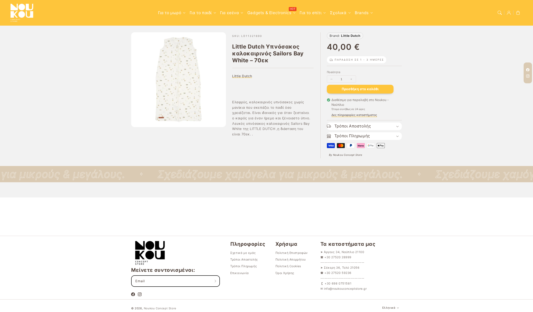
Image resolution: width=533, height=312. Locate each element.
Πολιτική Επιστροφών (291, 253)
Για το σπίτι (310, 12)
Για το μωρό (169, 12)
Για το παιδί (201, 12)
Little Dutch (242, 76)
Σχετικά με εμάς (243, 253)
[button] (499, 12)
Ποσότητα (333, 72)
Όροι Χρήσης (285, 273)
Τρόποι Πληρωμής (243, 266)
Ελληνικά (388, 307)
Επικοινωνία (239, 273)
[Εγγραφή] (215, 281)
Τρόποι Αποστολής (244, 259)
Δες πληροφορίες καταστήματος (354, 115)
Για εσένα (229, 12)
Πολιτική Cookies (288, 266)
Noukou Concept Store (160, 308)
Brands (362, 12)
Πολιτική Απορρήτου (290, 259)
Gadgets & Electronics (269, 12)
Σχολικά (338, 12)
